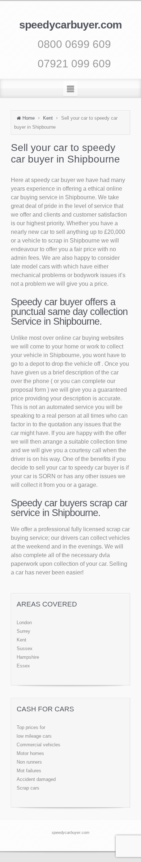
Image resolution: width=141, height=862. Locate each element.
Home (28, 118)
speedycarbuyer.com (70, 25)
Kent (48, 118)
